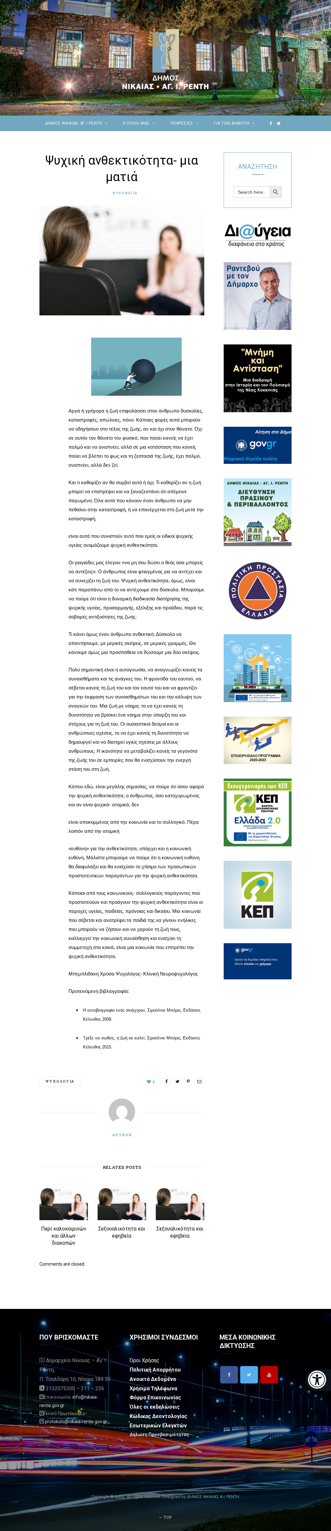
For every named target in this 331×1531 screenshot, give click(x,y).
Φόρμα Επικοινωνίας (155, 1397)
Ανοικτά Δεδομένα (153, 1379)
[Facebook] (229, 1374)
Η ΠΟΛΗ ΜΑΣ (136, 123)
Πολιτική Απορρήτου (155, 1370)
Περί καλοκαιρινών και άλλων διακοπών (63, 1236)
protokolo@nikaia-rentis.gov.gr (76, 1421)
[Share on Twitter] (45, 367)
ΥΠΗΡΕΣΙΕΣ (182, 123)
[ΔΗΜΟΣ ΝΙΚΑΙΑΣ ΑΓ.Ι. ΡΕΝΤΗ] (165, 58)
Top (167, 1517)
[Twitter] (249, 1374)
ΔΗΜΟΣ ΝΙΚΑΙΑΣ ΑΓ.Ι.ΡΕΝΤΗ (73, 123)
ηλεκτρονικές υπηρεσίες (153, 139)
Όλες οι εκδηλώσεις (155, 1407)
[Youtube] (269, 1374)
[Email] (45, 400)
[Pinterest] (45, 384)
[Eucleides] (318, 1380)
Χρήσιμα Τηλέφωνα (153, 1388)
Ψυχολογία (125, 193)
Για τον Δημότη (231, 123)
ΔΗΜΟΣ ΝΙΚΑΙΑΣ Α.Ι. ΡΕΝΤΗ (213, 1496)
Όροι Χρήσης (144, 1360)
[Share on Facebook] (45, 351)
